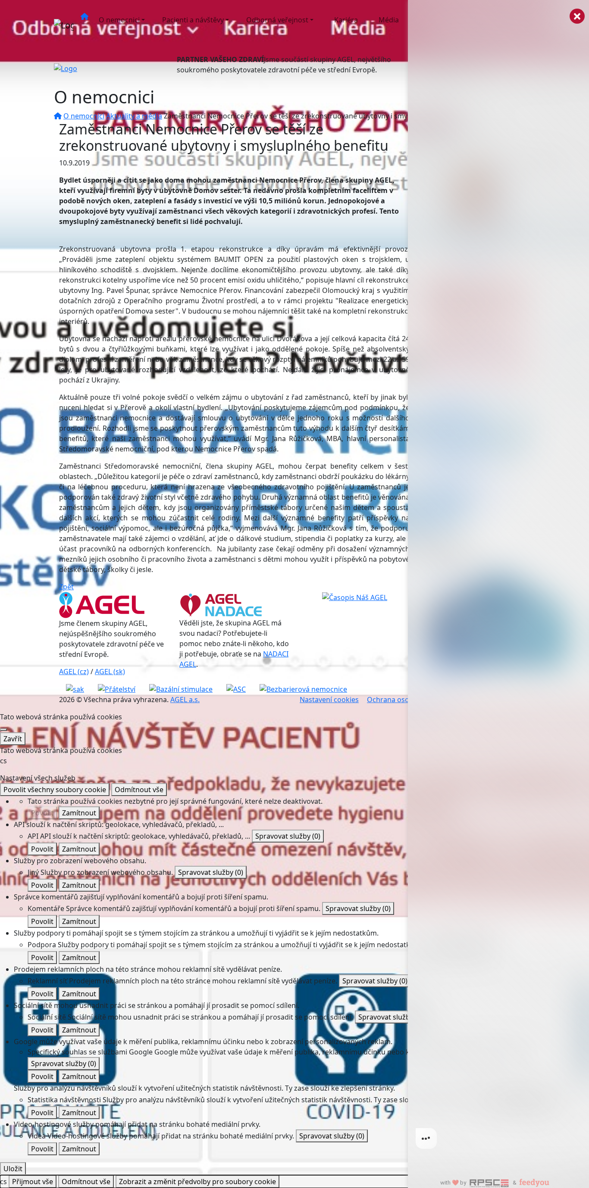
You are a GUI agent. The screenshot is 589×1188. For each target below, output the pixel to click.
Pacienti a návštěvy (193, 20)
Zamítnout (79, 813)
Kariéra (346, 20)
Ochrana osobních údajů (407, 699)
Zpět (66, 586)
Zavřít (12, 738)
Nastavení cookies (329, 699)
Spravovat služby (287, 836)
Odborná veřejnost (277, 20)
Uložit (12, 1168)
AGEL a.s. (185, 699)
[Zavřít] (3, 729)
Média (389, 20)
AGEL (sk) (110, 671)
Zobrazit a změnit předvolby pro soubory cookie (197, 1181)
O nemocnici (119, 20)
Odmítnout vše (139, 789)
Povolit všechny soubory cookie (54, 789)
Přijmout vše (32, 1181)
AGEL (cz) (74, 671)
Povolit (42, 813)
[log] (498, 580)
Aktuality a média (134, 116)
